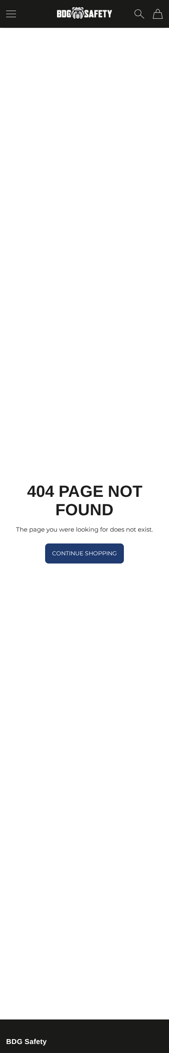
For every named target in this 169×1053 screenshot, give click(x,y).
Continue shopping (84, 553)
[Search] (139, 14)
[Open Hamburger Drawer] (11, 14)
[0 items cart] (158, 14)
